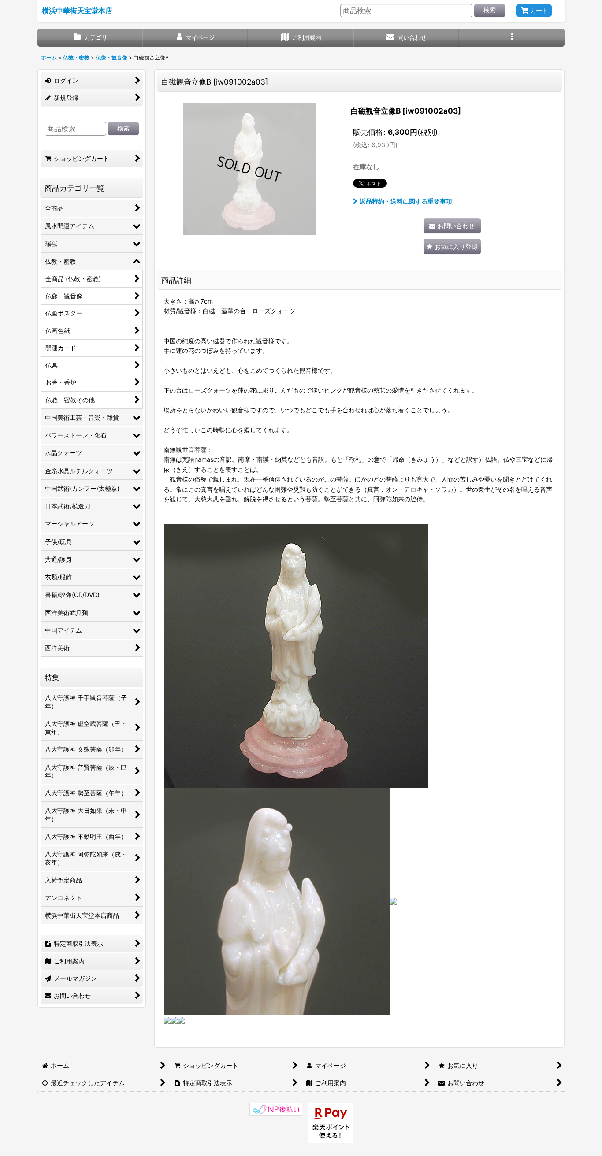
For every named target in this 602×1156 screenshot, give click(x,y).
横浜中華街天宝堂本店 (77, 10)
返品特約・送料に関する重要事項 (406, 201)
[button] (512, 38)
